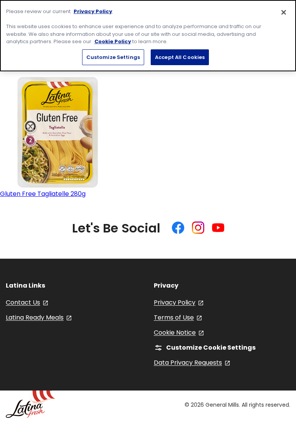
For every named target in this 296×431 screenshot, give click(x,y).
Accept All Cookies (180, 57)
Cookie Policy (112, 41)
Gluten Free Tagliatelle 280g (43, 193)
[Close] (283, 12)
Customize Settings (113, 57)
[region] (148, 35)
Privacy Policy (93, 11)
